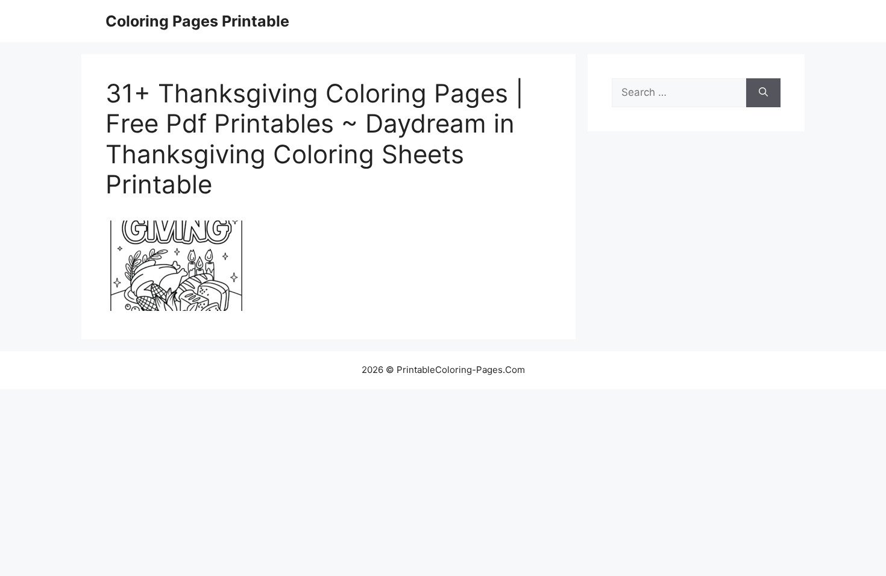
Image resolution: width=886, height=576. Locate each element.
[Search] (763, 92)
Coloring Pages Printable (197, 21)
